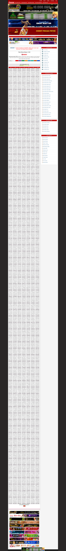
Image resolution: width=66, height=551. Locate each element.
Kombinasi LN (45, 153)
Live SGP (48, 0)
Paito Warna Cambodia (46, 122)
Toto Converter (45, 160)
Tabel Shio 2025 (45, 162)
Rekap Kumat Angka (46, 144)
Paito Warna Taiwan (46, 129)
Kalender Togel (45, 151)
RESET (10, 60)
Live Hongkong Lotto (46, 69)
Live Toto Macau (45, 49)
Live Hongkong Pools (46, 67)
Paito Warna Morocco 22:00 (47, 112)
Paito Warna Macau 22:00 (46, 114)
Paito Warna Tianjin (31, 2)
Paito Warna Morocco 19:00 (47, 105)
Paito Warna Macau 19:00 (46, 107)
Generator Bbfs (45, 148)
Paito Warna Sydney (46, 124)
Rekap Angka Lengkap (46, 146)
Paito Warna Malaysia (38, 2)
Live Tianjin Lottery (45, 65)
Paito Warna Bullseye (46, 93)
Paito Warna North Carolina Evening (48, 91)
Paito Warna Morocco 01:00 (47, 77)
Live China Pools (45, 58)
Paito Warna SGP (24, 2)
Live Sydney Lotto (45, 55)
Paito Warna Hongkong (46, 131)
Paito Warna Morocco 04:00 (47, 82)
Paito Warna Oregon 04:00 (46, 84)
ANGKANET (12, 47)
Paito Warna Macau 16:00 (46, 102)
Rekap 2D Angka (45, 137)
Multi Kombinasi (45, 155)
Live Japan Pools (45, 60)
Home (56, 0)
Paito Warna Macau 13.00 (24, 52)
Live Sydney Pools (45, 53)
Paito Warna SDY (17, 2)
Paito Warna (52, 0)
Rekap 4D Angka (45, 141)
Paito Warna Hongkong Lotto (47, 116)
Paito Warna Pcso (45, 109)
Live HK (44, 0)
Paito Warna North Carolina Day (47, 80)
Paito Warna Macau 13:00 (46, 96)
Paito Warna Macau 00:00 (46, 75)
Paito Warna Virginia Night (46, 89)
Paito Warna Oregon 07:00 (46, 86)
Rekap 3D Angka (45, 139)
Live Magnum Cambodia (46, 51)
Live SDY (40, 0)
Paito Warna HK (45, 2)
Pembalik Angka (45, 157)
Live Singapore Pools (46, 62)
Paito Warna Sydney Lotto (46, 98)
